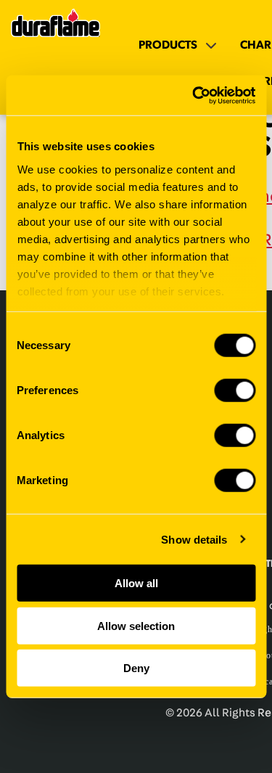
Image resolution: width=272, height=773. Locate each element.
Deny (136, 668)
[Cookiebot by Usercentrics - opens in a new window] (193, 95)
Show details (194, 539)
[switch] (234, 390)
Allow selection (136, 625)
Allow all (136, 583)
